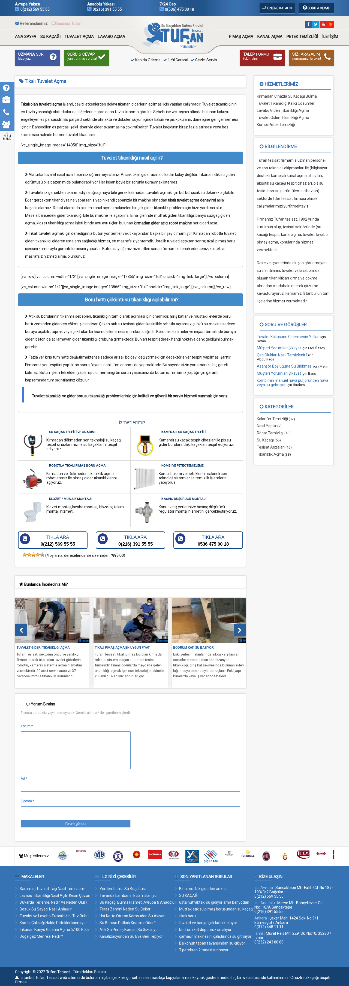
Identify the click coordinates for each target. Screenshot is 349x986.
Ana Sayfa (25, 36)
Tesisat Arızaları (271, 447)
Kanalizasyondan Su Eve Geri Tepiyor (131, 936)
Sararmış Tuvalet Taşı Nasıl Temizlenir (52, 888)
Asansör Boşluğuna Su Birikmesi (284, 366)
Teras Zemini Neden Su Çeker (125, 909)
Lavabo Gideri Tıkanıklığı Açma (283, 110)
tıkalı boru (187, 916)
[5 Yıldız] (42, 554)
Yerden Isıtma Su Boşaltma (123, 888)
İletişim (330, 36)
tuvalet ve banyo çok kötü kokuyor (208, 923)
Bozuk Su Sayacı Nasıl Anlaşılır (46, 909)
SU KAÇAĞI (188, 895)
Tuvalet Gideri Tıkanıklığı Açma (283, 117)
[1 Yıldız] (25, 554)
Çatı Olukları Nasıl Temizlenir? (282, 355)
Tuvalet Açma (79, 36)
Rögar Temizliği (270, 433)
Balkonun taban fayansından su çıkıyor (212, 943)
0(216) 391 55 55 (107, 9)
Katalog (280, 8)
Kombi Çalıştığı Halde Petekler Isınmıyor (53, 923)
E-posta (27, 801)
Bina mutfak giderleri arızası (203, 888)
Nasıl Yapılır (266, 426)
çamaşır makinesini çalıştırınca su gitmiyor (215, 936)
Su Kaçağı (50, 36)
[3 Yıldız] (33, 554)
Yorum (27, 726)
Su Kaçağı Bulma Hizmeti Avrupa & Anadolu (137, 902)
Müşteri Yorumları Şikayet (279, 348)
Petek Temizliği (302, 36)
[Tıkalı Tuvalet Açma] (175, 46)
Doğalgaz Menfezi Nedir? (41, 936)
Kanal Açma (269, 36)
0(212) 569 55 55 (35, 9)
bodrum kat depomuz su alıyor (205, 929)
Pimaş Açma (241, 36)
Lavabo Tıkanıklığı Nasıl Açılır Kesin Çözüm (56, 895)
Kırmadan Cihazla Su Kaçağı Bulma (287, 96)
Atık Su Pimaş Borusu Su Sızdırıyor (129, 929)
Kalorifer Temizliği (272, 419)
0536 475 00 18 (213, 541)
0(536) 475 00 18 (179, 9)
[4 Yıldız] (38, 554)
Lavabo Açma (111, 36)
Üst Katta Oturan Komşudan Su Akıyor (132, 916)
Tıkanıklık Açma (270, 454)
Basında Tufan (69, 23)
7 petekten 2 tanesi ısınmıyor (203, 950)
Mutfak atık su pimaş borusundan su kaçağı (216, 909)
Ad (24, 778)
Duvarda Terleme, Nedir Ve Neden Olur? (53, 902)
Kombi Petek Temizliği (276, 124)
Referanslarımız (34, 23)
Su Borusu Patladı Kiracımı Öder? (128, 923)
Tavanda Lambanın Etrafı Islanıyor (129, 895)
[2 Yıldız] (29, 554)
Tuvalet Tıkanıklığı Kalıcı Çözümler (286, 103)
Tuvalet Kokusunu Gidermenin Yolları (288, 337)
